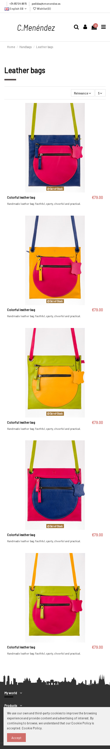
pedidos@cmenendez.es (46, 3)
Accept (16, 738)
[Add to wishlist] (48, 190)
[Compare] (55, 190)
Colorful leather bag (21, 197)
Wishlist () (43, 8)
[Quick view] (61, 190)
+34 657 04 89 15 (18, 3)
